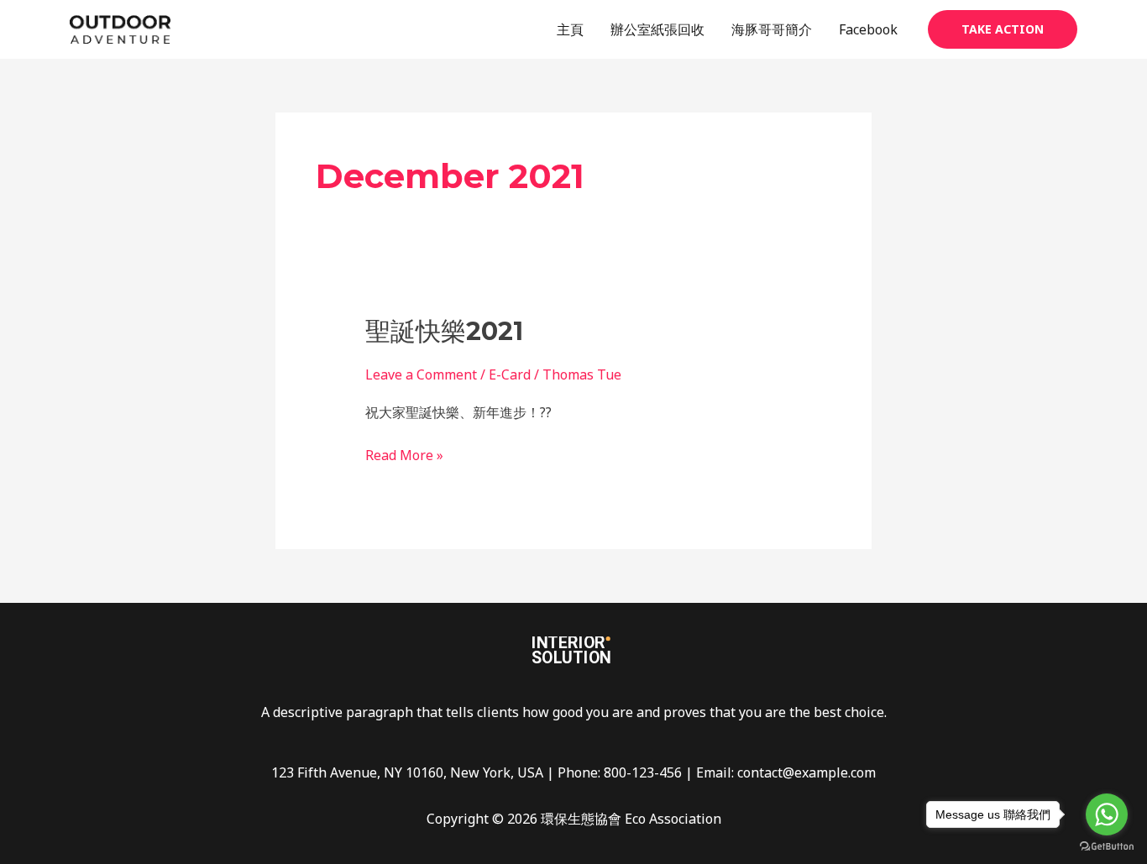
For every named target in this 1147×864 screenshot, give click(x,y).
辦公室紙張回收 (657, 29)
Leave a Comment (421, 374)
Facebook (868, 29)
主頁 (570, 29)
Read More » (404, 454)
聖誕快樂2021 (444, 331)
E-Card (510, 374)
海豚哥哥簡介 (771, 29)
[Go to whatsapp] (1107, 814)
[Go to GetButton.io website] (1107, 846)
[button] (1002, 29)
